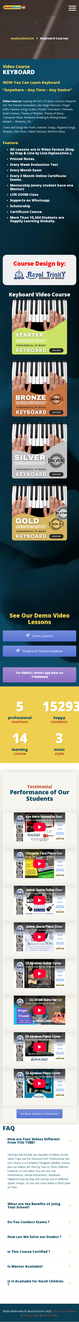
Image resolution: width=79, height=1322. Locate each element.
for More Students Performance (39, 1114)
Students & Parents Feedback (42, 651)
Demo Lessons (42, 636)
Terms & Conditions (64, 1311)
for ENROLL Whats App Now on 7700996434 (39, 675)
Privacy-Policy (31, 1315)
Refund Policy (50, 1315)
